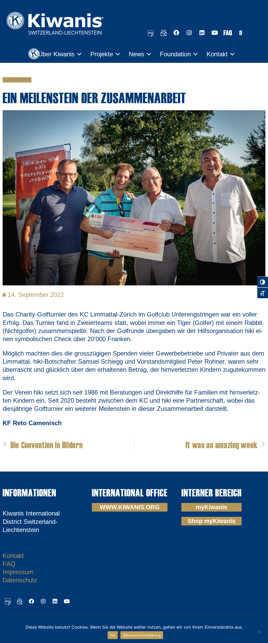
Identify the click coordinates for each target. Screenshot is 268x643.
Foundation (175, 54)
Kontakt (217, 54)
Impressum (18, 571)
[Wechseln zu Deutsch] (240, 32)
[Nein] (259, 631)
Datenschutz (20, 580)
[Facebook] (176, 32)
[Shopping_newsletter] (163, 32)
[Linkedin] (202, 32)
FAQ (9, 563)
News (136, 54)
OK (112, 635)
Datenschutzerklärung (141, 635)
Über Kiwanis (56, 54)
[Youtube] (215, 32)
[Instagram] (189, 32)
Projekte (101, 54)
